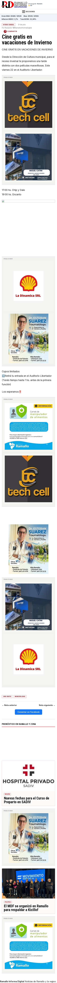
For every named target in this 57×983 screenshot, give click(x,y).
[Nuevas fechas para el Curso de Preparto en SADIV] (28, 776)
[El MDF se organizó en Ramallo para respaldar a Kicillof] (28, 883)
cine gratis (7, 696)
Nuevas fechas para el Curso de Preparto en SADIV (26, 800)
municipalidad (20, 696)
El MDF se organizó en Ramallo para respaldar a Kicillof (26, 908)
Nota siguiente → (47, 705)
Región (7, 794)
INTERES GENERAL (8, 25)
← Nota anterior (9, 705)
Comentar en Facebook (28, 712)
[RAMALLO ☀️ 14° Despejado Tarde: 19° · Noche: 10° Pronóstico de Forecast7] (28, 743)
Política (8, 902)
